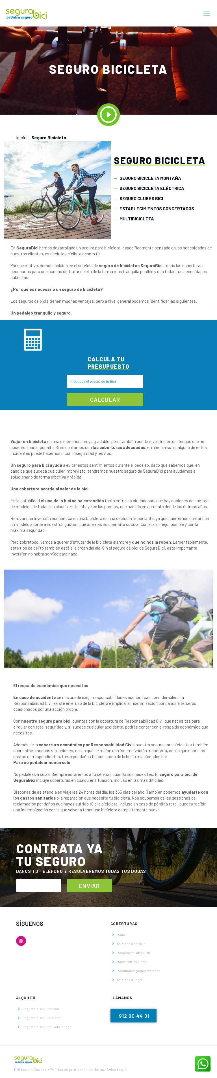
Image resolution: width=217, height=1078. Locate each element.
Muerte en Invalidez (131, 962)
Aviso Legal (117, 1069)
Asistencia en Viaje (131, 944)
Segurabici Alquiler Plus (40, 1009)
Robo (121, 935)
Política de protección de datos (77, 1069)
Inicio (21, 137)
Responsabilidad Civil (133, 953)
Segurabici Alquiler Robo (41, 1018)
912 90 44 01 (134, 1016)
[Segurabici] (26, 13)
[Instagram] (21, 941)
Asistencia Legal (129, 980)
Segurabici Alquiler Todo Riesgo (46, 1027)
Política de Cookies (30, 1069)
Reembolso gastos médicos (138, 971)
